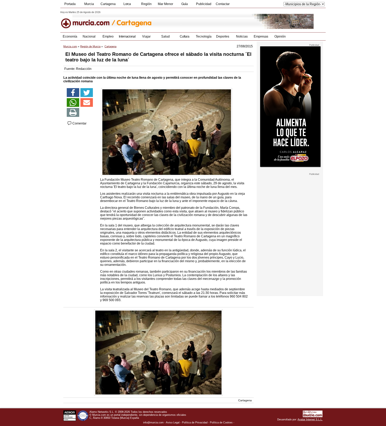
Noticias (242, 36)
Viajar (146, 36)
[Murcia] (88, 20)
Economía (70, 36)
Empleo (108, 36)
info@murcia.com (153, 422)
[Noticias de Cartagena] (158, 20)
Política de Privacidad (194, 422)
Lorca (127, 4)
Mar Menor (165, 4)
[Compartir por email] (86, 102)
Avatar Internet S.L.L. (310, 419)
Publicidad (203, 4)
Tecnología (203, 36)
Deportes (222, 36)
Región (146, 4)
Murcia (89, 4)
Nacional (89, 36)
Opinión (280, 36)
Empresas (261, 36)
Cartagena (108, 4)
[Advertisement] (290, 235)
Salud (165, 36)
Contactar (223, 4)
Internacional (127, 36)
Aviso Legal (173, 422)
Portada (70, 4)
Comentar (79, 123)
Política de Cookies (221, 422)
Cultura (184, 36)
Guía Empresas (184, 5)
